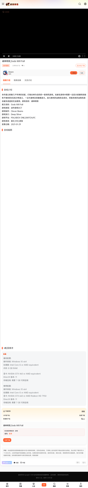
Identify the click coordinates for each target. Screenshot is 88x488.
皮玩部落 (37, 475)
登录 (10, 433)
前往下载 (82, 66)
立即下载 (7, 440)
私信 (82, 73)
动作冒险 (6, 66)
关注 (74, 73)
